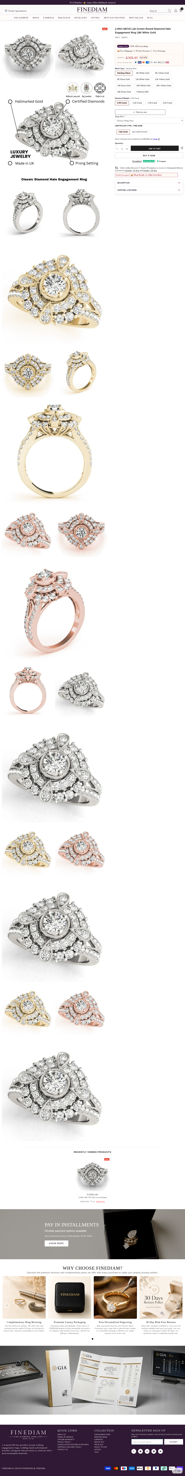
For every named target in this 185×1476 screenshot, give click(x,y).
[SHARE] (181, 148)
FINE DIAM (123, 132)
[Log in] (175, 10)
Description (123, 183)
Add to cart (155, 149)
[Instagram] (140, 1451)
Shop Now (115, 2)
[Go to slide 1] (92, 1339)
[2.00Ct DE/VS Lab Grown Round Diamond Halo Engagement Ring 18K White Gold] (92, 1174)
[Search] (160, 11)
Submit (174, 1442)
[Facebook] (133, 1451)
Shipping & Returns (127, 190)
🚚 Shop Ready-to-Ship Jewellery (146, 174)
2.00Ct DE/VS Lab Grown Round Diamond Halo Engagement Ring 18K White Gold (92, 1197)
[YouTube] (160, 1451)
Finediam (92, 1194)
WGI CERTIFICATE (139, 132)
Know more (56, 1243)
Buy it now (149, 156)
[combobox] (158, 11)
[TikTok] (153, 1451)
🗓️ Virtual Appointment (15, 10)
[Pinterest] (147, 1451)
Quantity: (119, 143)
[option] (92, 2)
